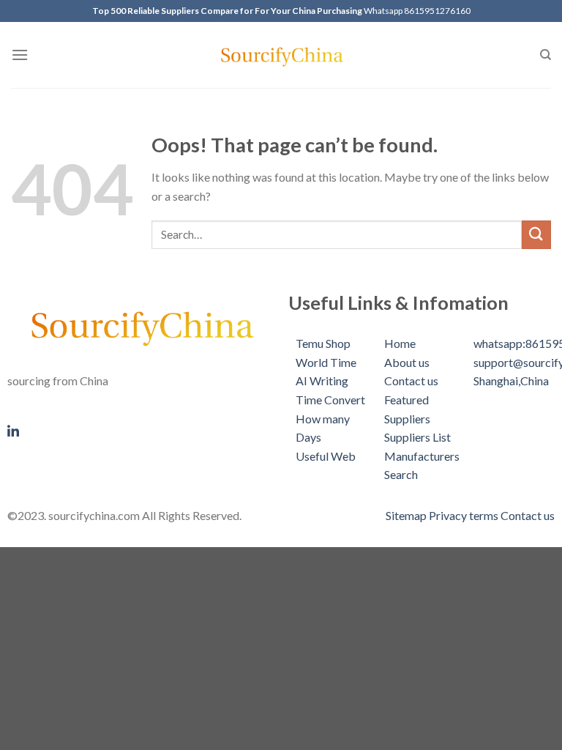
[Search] (545, 55)
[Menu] (20, 55)
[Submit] (536, 234)
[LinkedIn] (140, 429)
